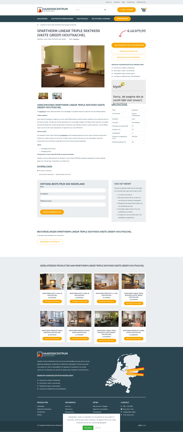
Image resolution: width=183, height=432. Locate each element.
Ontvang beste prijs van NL (52, 301)
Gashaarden (40, 406)
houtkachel (63, 135)
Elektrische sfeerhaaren (44, 409)
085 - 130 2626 (127, 10)
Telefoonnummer (46, 201)
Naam (42, 187)
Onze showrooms (128, 415)
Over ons (108, 2)
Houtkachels (41, 412)
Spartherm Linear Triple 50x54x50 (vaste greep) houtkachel (133, 295)
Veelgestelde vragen (129, 412)
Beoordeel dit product (50, 242)
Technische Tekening (44, 170)
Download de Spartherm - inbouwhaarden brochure (55, 174)
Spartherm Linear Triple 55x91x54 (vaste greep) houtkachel (106, 332)
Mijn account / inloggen (100, 406)
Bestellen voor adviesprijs (128, 57)
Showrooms (131, 2)
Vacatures (117, 2)
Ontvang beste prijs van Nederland (129, 45)
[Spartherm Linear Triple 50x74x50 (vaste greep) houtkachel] (43, 96)
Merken (39, 415)
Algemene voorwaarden (100, 409)
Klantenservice (141, 2)
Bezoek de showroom (129, 51)
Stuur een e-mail (128, 409)
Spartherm (76, 39)
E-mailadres (44, 194)
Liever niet (97, 427)
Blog (123, 2)
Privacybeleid (97, 412)
